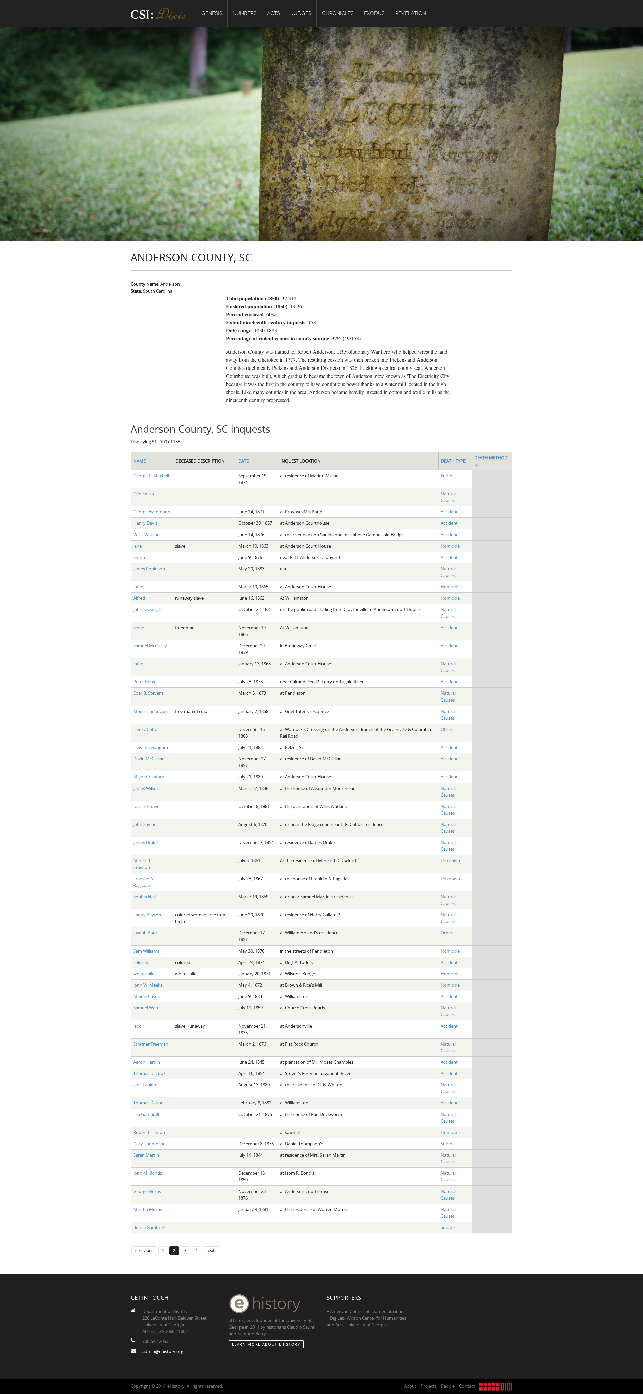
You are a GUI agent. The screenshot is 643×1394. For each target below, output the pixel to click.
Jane (137, 546)
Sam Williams (146, 951)
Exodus (374, 13)
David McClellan (149, 759)
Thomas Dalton (148, 1103)
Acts (273, 13)
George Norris (147, 1191)
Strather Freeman (150, 1044)
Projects (429, 1386)
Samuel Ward (146, 1008)
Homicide (450, 546)
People (448, 1386)
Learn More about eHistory (266, 1344)
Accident (449, 512)
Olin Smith (143, 494)
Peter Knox (144, 682)
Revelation (410, 13)
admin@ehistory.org (162, 1351)
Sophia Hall (144, 897)
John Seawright (148, 609)
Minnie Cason (146, 996)
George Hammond (151, 512)
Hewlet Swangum (150, 747)
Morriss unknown (150, 711)
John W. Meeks (147, 985)
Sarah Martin (146, 1155)
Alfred (139, 598)
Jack (137, 1026)
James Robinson (149, 569)
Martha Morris (147, 1209)
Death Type (453, 461)
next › (211, 1250)
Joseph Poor (145, 933)
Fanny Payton (147, 915)
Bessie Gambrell (149, 1227)
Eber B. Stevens (148, 693)
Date (243, 461)
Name (139, 461)
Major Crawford (148, 777)
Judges (300, 13)
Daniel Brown (146, 806)
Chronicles (338, 13)
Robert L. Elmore (149, 1132)
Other (446, 729)
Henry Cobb (145, 729)
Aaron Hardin (146, 1062)
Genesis (211, 13)
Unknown (450, 860)
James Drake (145, 842)
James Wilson (146, 788)
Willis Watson (146, 534)
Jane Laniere (145, 1085)
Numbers (245, 13)
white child (144, 974)
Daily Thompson (149, 1144)
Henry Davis (145, 523)
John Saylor (144, 824)
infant (139, 587)
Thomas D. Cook (149, 1073)
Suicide (448, 476)
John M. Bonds (147, 1173)
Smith (139, 557)
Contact (467, 1386)
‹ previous (144, 1250)
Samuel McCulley (150, 646)
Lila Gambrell (146, 1114)
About (410, 1386)
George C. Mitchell (151, 476)
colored (140, 962)
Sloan (138, 628)
